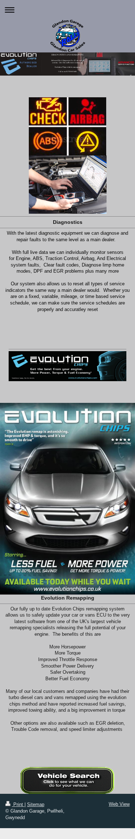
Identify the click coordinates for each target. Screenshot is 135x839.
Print (18, 804)
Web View (119, 804)
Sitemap (35, 804)
